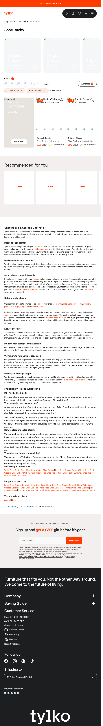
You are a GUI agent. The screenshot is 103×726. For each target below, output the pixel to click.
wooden (86, 304)
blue (76, 304)
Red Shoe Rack (49, 473)
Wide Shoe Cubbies (29, 488)
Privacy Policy (70, 556)
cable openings (41, 249)
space (36, 279)
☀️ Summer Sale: (50, 3)
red (12, 307)
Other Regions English (21, 677)
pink (80, 304)
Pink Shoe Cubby (87, 470)
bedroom (88, 289)
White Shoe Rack (11, 470)
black (65, 304)
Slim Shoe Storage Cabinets (30, 490)
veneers (7, 315)
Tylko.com (10, 506)
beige (17, 307)
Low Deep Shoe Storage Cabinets (62, 485)
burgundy (24, 307)
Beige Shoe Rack (65, 473)
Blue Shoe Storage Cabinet (67, 470)
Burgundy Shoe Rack (83, 473)
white (60, 304)
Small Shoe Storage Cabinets (84, 490)
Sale (14, 500)
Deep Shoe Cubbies (80, 488)
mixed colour (38, 307)
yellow (7, 307)
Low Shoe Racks (38, 485)
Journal (7, 500)
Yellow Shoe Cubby (32, 473)
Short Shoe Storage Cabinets (56, 490)
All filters (87, 83)
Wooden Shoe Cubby (13, 473)
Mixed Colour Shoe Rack (15, 476)
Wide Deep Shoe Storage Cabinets (55, 488)
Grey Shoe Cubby (46, 470)
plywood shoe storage (56, 318)
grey (71, 304)
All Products (27, 506)
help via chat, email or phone (74, 380)
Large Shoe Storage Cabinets (17, 485)
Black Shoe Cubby (29, 470)
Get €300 (74, 540)
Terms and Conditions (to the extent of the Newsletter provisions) (41, 556)
